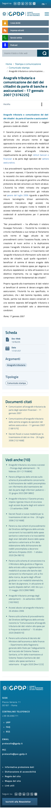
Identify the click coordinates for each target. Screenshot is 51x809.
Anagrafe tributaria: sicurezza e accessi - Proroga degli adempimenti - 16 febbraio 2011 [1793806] (27, 468)
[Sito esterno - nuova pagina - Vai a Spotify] (35, 794)
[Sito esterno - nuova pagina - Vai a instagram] (20, 794)
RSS (8, 731)
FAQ (8, 727)
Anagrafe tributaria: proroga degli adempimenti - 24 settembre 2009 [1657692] (25, 599)
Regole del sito (13, 776)
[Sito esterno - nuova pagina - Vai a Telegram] (28, 794)
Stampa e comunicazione (28, 64)
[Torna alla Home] (21, 13)
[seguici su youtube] (22, 3)
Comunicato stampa (19, 67)
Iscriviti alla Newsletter (18, 801)
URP (8, 722)
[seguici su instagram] (19, 3)
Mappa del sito (13, 781)
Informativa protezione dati (19, 767)
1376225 (16, 342)
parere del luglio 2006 (17, 195)
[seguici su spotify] (34, 3)
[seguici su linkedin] (15, 3)
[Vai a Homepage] (23, 689)
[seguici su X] (30, 3)
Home (9, 64)
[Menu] (47, 14)
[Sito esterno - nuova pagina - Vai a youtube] (24, 794)
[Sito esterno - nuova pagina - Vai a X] (31, 794)
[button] (42, 104)
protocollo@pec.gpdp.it (14, 754)
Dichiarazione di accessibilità (20, 771)
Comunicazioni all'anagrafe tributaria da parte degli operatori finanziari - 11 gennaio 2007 (27, 410)
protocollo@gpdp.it (12, 743)
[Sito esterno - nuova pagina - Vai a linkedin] (16, 794)
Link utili (9, 785)
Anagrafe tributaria (16, 365)
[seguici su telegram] (26, 3)
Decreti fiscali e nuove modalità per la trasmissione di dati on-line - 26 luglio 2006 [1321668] (26, 437)
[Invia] (43, 53)
